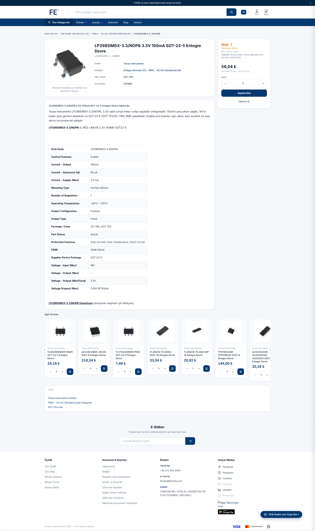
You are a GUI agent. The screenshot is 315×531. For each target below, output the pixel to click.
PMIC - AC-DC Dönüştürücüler (164, 70)
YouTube (227, 478)
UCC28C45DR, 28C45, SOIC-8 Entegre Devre (94, 353)
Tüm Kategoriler (61, 22)
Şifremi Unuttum (53, 476)
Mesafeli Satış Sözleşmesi (116, 476)
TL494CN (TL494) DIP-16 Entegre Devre (196, 353)
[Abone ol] (190, 441)
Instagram (227, 472)
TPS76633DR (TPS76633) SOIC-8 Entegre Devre (229, 355)
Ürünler (80, 22)
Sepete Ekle (244, 93)
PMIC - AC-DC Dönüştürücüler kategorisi (70, 402)
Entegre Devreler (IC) (135, 70)
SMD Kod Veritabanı (113, 497)
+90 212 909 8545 (170, 470)
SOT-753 (128, 77)
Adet (224, 77)
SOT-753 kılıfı (55, 407)
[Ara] (231, 12)
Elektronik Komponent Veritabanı (119, 503)
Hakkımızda (108, 466)
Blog (125, 22)
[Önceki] (44, 350)
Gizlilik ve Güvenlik (112, 482)
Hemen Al (244, 101)
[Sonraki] (270, 350)
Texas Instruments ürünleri (62, 398)
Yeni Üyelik (50, 466)
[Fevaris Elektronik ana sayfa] (54, 12)
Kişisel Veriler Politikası (114, 492)
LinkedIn (227, 489)
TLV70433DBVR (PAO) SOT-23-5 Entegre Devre (128, 355)
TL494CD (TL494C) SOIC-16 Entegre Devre (162, 353)
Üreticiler (113, 22)
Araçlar (96, 22)
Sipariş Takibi (52, 487)
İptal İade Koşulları (112, 487)
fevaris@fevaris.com (171, 481)
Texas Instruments (134, 63)
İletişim (138, 22)
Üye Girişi (50, 471)
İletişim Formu (52, 482)
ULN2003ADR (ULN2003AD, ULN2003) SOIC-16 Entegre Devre (262, 357)
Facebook (227, 466)
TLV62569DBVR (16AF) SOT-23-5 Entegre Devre (60, 355)
